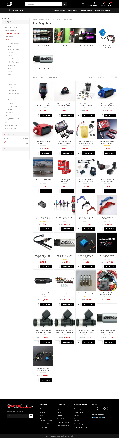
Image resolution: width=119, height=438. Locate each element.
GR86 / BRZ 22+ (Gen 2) (12, 119)
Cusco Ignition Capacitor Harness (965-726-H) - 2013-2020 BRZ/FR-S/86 (43, 370)
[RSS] (108, 408)
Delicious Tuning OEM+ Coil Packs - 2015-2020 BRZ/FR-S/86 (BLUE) (107, 105)
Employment (44, 427)
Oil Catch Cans (12, 106)
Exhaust (10, 71)
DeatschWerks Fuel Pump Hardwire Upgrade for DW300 (107, 294)
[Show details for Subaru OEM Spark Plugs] (43, 167)
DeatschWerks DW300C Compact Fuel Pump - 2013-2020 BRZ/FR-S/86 (64, 256)
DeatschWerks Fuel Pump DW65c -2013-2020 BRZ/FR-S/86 (107, 332)
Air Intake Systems (13, 43)
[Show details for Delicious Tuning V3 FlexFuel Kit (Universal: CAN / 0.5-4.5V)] (43, 91)
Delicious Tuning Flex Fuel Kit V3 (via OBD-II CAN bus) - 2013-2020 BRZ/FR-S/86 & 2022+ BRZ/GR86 (86, 182)
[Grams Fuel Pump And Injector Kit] (107, 243)
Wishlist (76, 415)
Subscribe (31, 416)
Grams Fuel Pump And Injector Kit (107, 256)
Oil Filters (10, 103)
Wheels (7, 122)
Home (35, 19)
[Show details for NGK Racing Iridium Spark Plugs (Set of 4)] (64, 167)
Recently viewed (62, 419)
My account (83, 5)
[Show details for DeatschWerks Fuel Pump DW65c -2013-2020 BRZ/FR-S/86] (107, 318)
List (115, 77)
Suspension (9, 113)
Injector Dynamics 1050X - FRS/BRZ (64, 218)
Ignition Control (107, 47)
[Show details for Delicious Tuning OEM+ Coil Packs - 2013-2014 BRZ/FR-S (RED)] (43, 129)
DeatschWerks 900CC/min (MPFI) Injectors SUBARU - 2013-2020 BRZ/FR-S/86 (43, 332)
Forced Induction (13, 78)
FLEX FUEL (64, 46)
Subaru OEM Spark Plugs (43, 179)
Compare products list (93, 5)
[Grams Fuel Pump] (43, 280)
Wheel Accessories (11, 125)
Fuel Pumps (43, 69)
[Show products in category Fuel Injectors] (85, 35)
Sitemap (42, 409)
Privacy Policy (78, 424)
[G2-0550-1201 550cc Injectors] (64, 280)
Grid (112, 77)
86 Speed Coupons (63, 422)
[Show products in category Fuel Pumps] (43, 58)
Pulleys (10, 109)
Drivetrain (10, 59)
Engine (10, 68)
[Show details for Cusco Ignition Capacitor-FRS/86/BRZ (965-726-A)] (86, 243)
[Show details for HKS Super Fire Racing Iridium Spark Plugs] (107, 129)
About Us (43, 415)
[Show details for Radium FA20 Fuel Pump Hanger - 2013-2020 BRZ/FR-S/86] (86, 91)
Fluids (9, 75)
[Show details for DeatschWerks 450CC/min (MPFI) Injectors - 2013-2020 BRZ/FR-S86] (86, 318)
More (7, 116)
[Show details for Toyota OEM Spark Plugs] (86, 280)
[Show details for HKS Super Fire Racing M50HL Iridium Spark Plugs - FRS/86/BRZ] (64, 129)
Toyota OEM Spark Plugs (85, 293)
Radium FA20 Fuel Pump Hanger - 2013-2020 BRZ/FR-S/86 (85, 105)
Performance (10, 40)
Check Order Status (7, 19)
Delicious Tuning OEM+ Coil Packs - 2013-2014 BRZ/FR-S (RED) (43, 143)
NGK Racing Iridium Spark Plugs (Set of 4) (64, 180)
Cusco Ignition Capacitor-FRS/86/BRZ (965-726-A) (86, 256)
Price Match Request (80, 427)
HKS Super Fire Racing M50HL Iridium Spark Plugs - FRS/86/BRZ (64, 143)
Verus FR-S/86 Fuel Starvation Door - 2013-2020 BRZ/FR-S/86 (43, 218)
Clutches (10, 52)
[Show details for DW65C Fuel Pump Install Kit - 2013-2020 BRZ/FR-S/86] (86, 129)
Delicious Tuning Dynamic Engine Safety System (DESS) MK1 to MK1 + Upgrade (43, 257)
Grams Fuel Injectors (64, 293)
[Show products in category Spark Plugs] (43, 35)
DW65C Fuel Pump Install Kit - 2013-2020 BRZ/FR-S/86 (86, 143)
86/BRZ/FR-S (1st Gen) (12, 33)
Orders (59, 412)
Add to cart (46, 115)
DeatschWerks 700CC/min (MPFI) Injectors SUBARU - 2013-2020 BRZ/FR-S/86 (64, 332)
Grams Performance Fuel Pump (43, 293)
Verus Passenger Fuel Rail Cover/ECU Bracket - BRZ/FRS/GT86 (86, 218)
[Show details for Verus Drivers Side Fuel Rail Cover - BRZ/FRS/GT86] (107, 205)
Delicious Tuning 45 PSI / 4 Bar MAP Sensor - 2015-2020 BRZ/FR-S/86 (64, 105)
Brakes (10, 46)
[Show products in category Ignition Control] (107, 35)
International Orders (46, 424)
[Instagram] (104, 408)
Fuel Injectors (85, 46)
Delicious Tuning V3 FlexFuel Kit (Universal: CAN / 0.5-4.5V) (43, 105)
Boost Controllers (13, 49)
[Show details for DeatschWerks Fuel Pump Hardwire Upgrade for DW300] (107, 280)
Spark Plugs (43, 46)
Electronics (11, 65)
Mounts (10, 100)
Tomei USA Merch (10, 30)
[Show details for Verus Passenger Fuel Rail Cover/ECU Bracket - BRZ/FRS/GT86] (86, 205)
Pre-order (46, 153)
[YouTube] (100, 408)
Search (64, 4)
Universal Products (10, 128)
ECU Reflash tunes (13, 62)
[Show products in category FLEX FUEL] (64, 35)
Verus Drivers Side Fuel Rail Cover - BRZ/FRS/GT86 (107, 218)
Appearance (9, 37)
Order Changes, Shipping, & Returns (46, 419)
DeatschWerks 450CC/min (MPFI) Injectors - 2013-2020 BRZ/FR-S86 (86, 332)
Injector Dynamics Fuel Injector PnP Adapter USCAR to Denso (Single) (107, 181)
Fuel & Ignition (12, 81)
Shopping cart (78, 412)
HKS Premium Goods (11, 27)
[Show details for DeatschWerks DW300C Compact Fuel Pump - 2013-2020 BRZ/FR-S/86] (64, 243)
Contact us (43, 412)
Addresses (60, 415)
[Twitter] (93, 408)
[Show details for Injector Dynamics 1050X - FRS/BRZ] (64, 205)
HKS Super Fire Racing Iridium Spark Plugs (107, 142)
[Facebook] (97, 408)
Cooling (10, 56)
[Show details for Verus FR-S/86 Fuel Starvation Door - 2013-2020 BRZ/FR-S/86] (43, 205)
